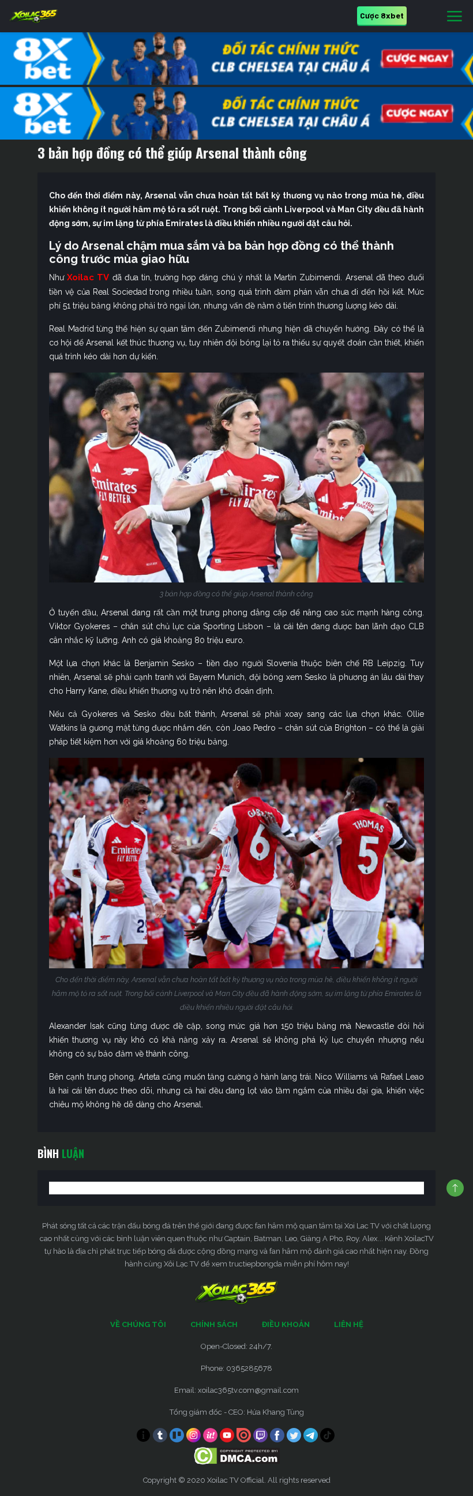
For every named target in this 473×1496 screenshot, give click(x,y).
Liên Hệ (348, 1324)
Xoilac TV (88, 277)
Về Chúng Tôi (138, 1324)
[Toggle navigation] (454, 16)
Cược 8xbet (382, 15)
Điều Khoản (286, 1324)
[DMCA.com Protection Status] (237, 1455)
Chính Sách (214, 1324)
